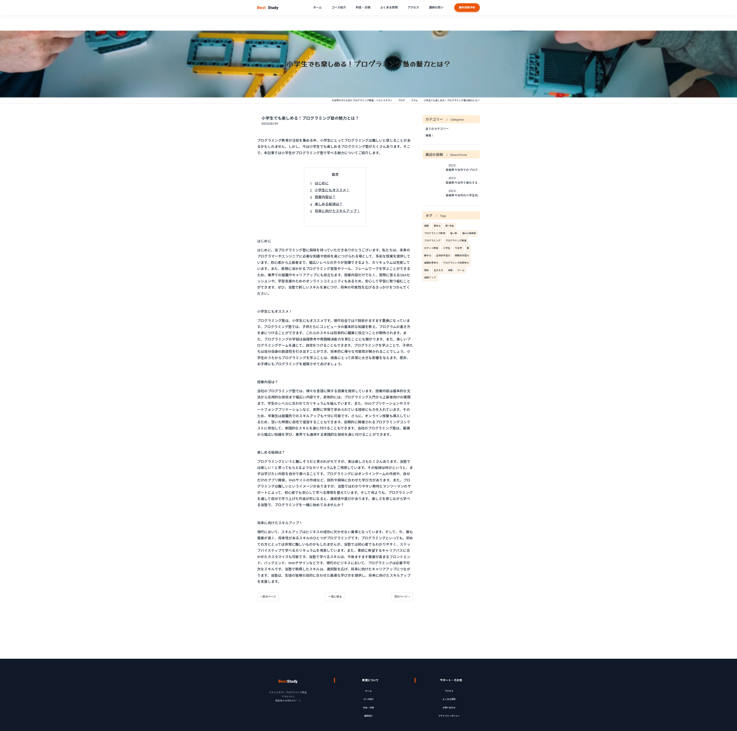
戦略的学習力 (462, 255)
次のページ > (402, 596)
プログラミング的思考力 (456, 262)
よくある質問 (389, 7)
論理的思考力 (431, 262)
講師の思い (436, 7)
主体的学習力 (443, 255)
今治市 (458, 248)
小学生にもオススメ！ (332, 190)
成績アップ (430, 277)
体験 (450, 270)
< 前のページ (268, 596)
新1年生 (449, 225)
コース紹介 (339, 7)
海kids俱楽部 (469, 233)
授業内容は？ (325, 197)
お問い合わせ (449, 707)
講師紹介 (368, 716)
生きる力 (438, 270)
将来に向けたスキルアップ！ (337, 211)
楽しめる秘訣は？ (329, 204)
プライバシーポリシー (449, 716)
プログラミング (432, 240)
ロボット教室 (431, 248)
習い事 (453, 233)
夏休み (437, 225)
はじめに (322, 183)
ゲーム (460, 270)
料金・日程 (363, 7)
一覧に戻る (335, 596)
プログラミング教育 (434, 233)
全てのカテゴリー (437, 129)
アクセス (413, 7)
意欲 (426, 270)
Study (267, 7)
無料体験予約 (467, 7)
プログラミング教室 (456, 240)
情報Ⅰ (430, 135)
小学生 (446, 248)
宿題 (426, 225)
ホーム (317, 7)
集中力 (427, 255)
